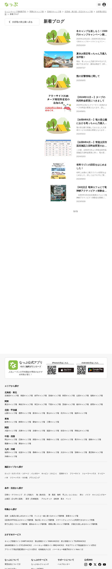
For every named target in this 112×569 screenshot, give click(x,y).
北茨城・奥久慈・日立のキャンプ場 (79, 12)
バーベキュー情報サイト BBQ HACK (48, 545)
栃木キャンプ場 (82, 404)
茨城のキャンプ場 (54, 12)
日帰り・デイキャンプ (13, 495)
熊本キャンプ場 (53, 452)
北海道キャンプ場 (12, 396)
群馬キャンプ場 (96, 404)
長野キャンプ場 (25, 413)
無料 (59, 495)
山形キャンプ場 (82, 396)
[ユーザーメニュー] (101, 4)
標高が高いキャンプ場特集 (58, 524)
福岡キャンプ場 (11, 452)
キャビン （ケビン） (49, 474)
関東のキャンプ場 (37, 12)
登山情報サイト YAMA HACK (46, 541)
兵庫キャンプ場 (25, 431)
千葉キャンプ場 (54, 404)
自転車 (56, 499)
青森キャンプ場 (26, 396)
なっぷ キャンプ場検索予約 (15, 12)
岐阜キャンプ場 (11, 422)
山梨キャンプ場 (11, 413)
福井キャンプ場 (81, 413)
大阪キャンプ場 (11, 431)
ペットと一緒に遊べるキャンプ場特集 (49, 516)
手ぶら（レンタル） (70, 495)
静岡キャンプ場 (25, 422)
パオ (6, 478)
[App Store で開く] (66, 370)
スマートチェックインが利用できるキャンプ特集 (75, 520)
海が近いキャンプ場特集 (44, 520)
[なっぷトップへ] (11, 4)
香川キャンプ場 (81, 439)
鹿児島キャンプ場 (96, 452)
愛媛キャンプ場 (11, 444)
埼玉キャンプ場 (40, 404)
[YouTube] (104, 564)
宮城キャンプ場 (54, 396)
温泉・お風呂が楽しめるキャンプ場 (19, 516)
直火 (62, 499)
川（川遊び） (29, 495)
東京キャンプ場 (11, 404)
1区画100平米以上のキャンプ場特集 (19, 520)
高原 (53, 495)
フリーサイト (75, 474)
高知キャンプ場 (25, 444)
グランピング (34, 478)
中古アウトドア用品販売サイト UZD (80, 545)
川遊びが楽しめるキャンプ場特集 (84, 524)
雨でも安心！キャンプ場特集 (16, 524)
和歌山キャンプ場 (82, 431)
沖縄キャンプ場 (11, 456)
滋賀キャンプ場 (53, 431)
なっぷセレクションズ (40, 564)
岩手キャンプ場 (40, 396)
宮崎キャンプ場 (81, 452)
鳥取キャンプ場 (39, 439)
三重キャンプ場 (53, 422)
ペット (68, 499)
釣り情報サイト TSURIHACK (72, 541)
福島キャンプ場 (96, 396)
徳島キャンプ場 (95, 439)
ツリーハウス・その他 (18, 478)
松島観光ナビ (43, 549)
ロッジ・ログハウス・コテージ (17, 474)
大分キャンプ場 (67, 452)
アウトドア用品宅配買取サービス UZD (20, 549)
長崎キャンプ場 (39, 452)
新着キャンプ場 (72, 516)
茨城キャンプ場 (68, 404)
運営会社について (12, 564)
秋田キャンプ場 (68, 396)
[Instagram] (85, 564)
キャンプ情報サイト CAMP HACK (18, 541)
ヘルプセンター (64, 564)
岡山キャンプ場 (11, 439)
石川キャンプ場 (67, 413)
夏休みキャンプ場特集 (38, 524)
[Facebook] (99, 564)
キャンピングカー (99, 495)
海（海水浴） (41, 495)
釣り (81, 495)
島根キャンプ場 (53, 439)
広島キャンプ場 (25, 439)
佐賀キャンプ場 (25, 452)
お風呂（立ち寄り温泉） (14, 499)
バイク (87, 495)
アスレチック (46, 499)
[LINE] (90, 564)
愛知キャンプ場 (39, 422)
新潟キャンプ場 (39, 413)
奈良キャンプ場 (67, 431)
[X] (95, 564)
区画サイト (63, 474)
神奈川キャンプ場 (26, 404)
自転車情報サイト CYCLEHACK (17, 545)
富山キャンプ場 (53, 413)
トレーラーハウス (89, 474)
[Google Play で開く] (96, 370)
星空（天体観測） (33, 499)
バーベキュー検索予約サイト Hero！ (66, 549)
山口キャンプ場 (67, 439)
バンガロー (35, 474)
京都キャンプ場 (39, 431)
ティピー (101, 474)
